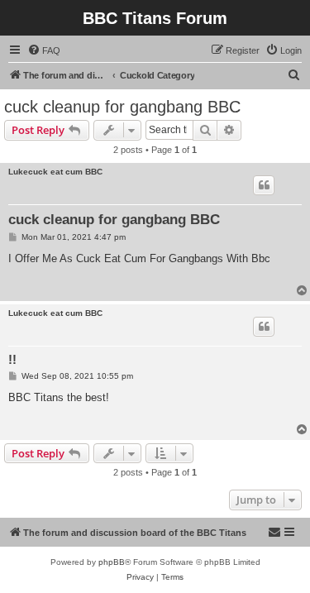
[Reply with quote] (263, 185)
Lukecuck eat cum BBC (55, 171)
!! (12, 359)
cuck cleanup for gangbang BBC (122, 107)
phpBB (111, 562)
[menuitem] (43, 50)
